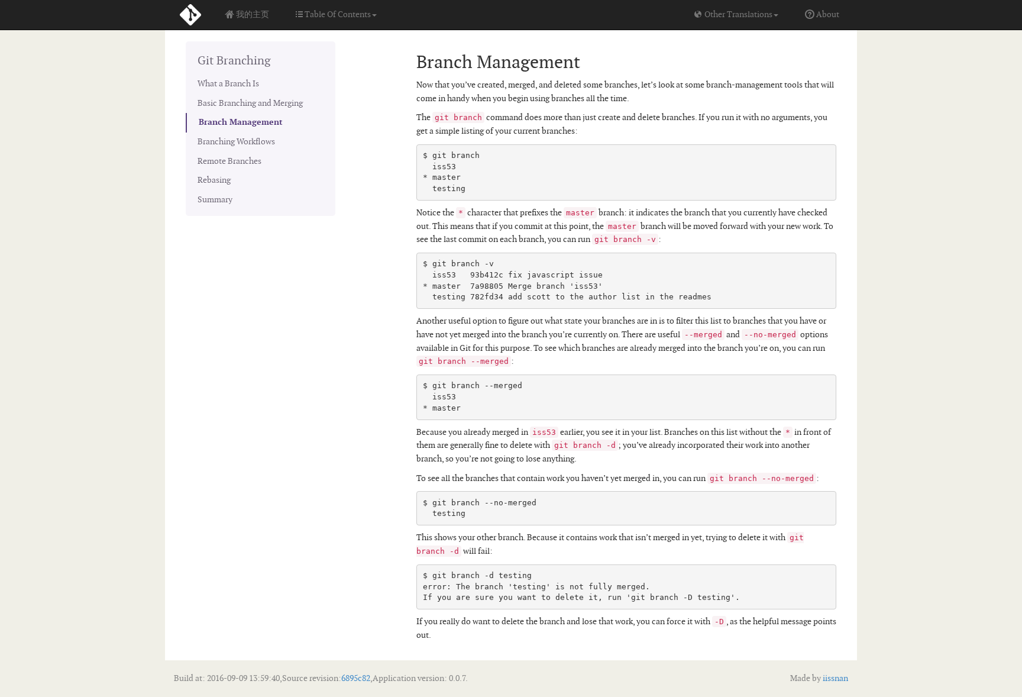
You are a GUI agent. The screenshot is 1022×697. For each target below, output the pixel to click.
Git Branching (234, 61)
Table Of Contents (337, 14)
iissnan (834, 678)
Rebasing (214, 180)
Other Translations (737, 14)
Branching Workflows (236, 142)
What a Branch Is (228, 84)
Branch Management (241, 122)
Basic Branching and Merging (250, 103)
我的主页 (251, 14)
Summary (215, 200)
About (826, 14)
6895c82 (355, 678)
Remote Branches (229, 161)
